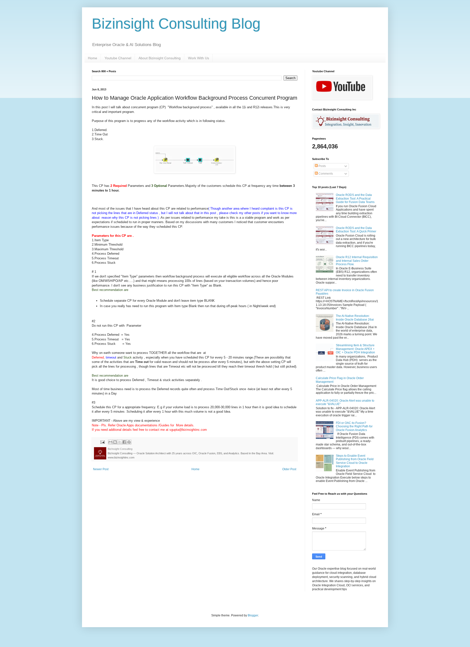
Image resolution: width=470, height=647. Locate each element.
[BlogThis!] (115, 442)
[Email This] (110, 442)
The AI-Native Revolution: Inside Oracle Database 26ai (355, 317)
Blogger (253, 615)
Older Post (289, 469)
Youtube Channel (118, 58)
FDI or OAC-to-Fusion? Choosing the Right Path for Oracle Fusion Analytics (354, 426)
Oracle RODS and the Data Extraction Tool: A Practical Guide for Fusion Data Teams (355, 198)
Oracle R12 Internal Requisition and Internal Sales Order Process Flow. (357, 260)
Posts (322, 166)
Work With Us (198, 58)
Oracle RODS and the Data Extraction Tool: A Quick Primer (356, 229)
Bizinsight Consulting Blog (176, 23)
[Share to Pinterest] (129, 442)
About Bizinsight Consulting (160, 58)
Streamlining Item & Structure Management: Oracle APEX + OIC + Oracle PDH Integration (355, 349)
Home (92, 58)
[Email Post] (102, 441)
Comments (325, 173)
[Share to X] (119, 442)
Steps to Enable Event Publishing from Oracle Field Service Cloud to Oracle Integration (355, 461)
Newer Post (100, 469)
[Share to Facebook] (124, 442)
